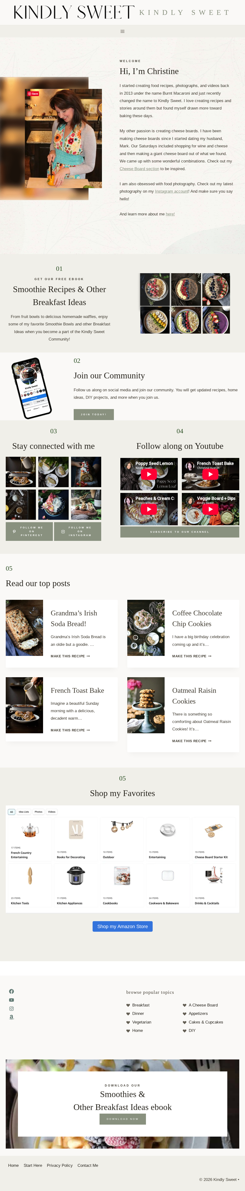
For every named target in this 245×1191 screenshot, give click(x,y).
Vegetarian (141, 1022)
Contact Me (88, 1165)
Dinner (138, 1013)
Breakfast (141, 1005)
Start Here (33, 1165)
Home (137, 1030)
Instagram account (171, 191)
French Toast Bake (77, 690)
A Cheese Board (203, 1005)
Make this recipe (69, 656)
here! (170, 214)
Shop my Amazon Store (122, 926)
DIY (192, 1030)
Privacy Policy (60, 1165)
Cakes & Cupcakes (206, 1022)
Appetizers (198, 1013)
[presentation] (24, 628)
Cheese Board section (139, 169)
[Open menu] (122, 31)
